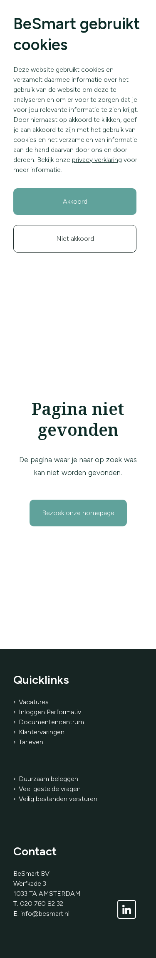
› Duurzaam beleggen (45, 779)
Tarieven (31, 742)
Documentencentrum (51, 722)
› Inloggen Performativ (47, 712)
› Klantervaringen (38, 732)
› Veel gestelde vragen (47, 789)
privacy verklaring (97, 160)
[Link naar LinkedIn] (126, 909)
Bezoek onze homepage (78, 513)
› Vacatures (31, 702)
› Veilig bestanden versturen (55, 799)
